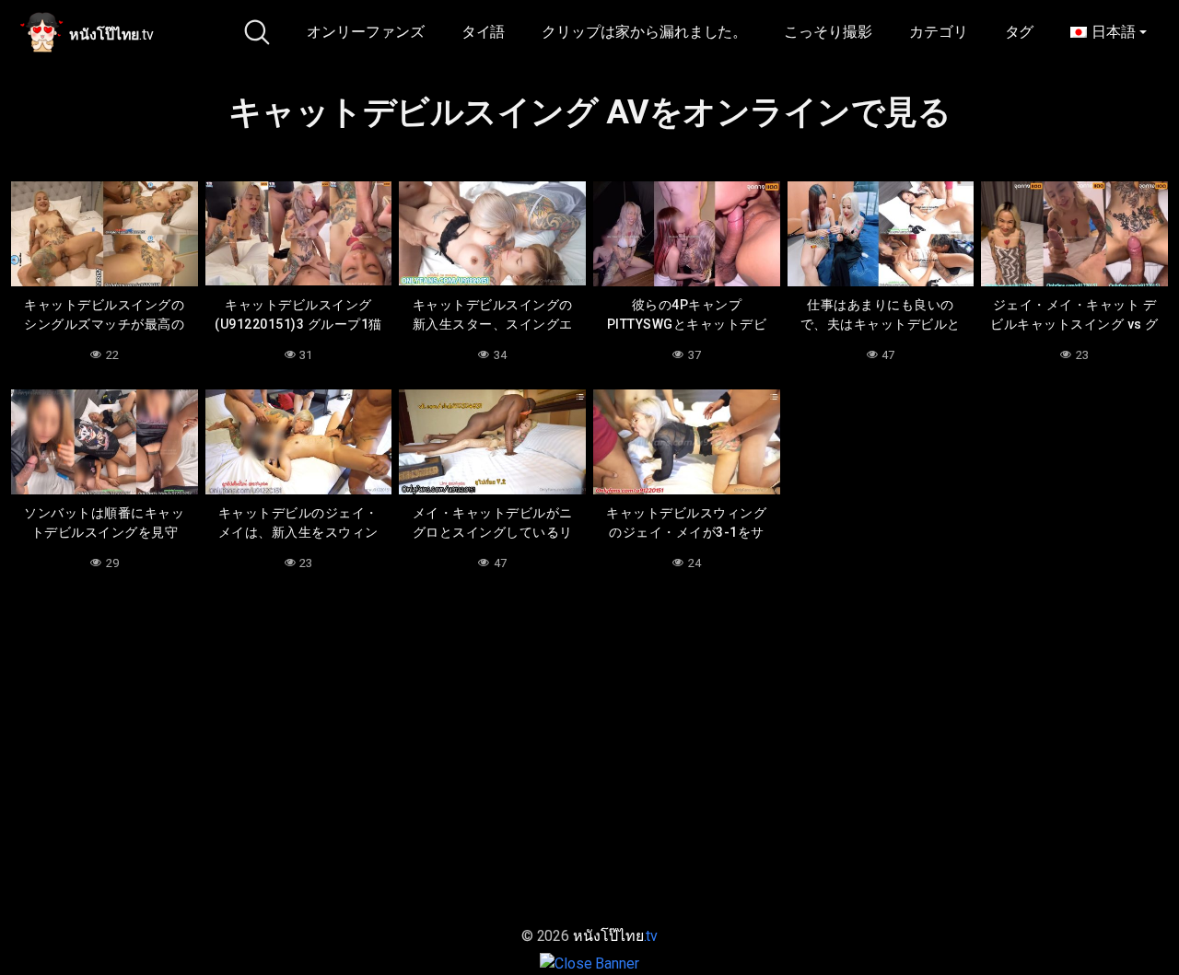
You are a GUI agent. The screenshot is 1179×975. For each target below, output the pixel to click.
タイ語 (483, 32)
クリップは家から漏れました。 (644, 32)
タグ (1019, 32)
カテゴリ (938, 32)
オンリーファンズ (365, 32)
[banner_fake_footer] (589, 962)
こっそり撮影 (828, 32)
